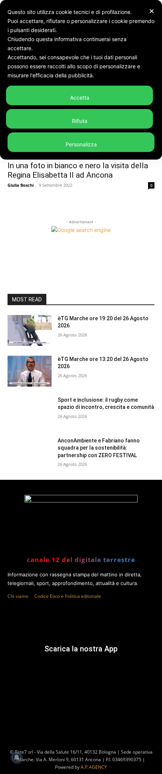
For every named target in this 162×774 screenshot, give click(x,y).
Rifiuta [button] (79, 121)
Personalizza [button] (81, 144)
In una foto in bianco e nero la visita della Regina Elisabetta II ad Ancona (78, 170)
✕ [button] (151, 11)
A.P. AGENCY (94, 767)
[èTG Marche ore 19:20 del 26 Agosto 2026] (30, 330)
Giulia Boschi (21, 185)
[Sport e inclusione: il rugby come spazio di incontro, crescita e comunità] (30, 411)
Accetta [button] (79, 97)
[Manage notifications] (17, 757)
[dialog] (81, 80)
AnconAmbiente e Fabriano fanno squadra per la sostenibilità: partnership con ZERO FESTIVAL (99, 448)
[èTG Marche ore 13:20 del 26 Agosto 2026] (30, 371)
